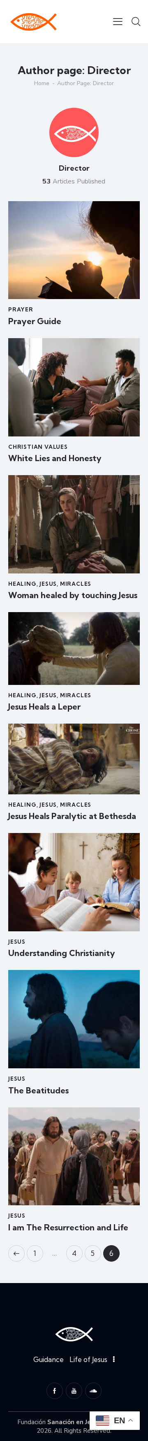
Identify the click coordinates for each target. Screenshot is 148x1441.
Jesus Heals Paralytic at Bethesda (72, 816)
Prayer (20, 309)
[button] (118, 21)
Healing (22, 583)
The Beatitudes (38, 1090)
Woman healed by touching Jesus (72, 595)
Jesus (48, 583)
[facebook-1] (54, 1391)
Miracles (75, 583)
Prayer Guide (34, 321)
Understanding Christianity (61, 953)
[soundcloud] (93, 1391)
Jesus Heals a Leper (44, 706)
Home (41, 83)
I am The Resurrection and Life (68, 1227)
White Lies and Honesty (55, 458)
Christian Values (38, 446)
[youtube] (74, 1391)
